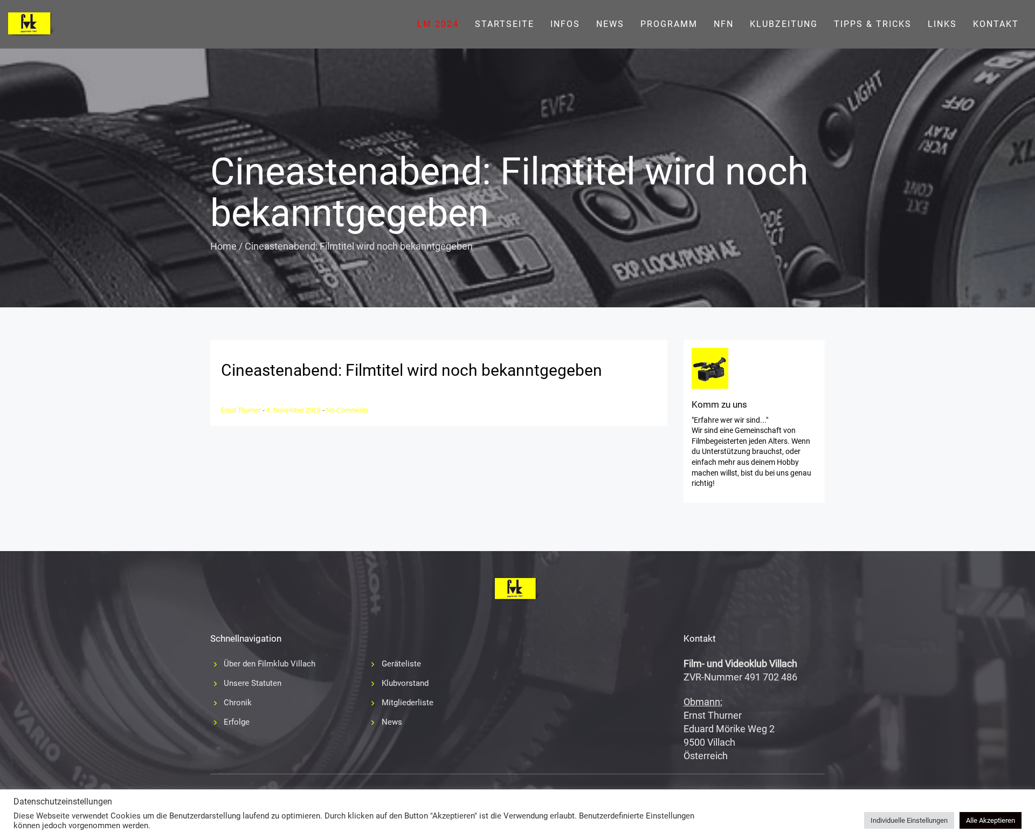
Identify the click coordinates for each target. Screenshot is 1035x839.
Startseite (504, 24)
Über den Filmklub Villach (269, 664)
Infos (565, 24)
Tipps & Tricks (873, 24)
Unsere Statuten (252, 683)
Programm (669, 24)
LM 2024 (438, 24)
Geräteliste (401, 664)
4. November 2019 (294, 410)
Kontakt (996, 24)
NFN (724, 24)
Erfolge (237, 722)
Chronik (238, 702)
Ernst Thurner (242, 410)
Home (223, 246)
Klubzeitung (784, 24)
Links (942, 24)
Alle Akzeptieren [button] (990, 820)
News (610, 24)
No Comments (347, 410)
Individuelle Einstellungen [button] (909, 820)
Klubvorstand (405, 683)
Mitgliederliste (407, 702)
